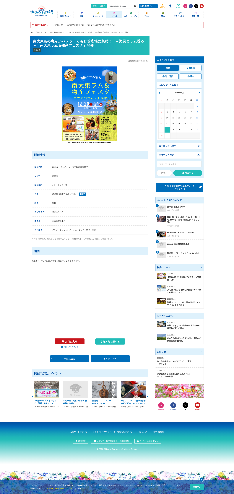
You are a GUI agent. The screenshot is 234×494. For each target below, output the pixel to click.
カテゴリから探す (167, 146)
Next (147, 396)
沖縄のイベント (42, 32)
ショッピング (65, 230)
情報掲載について (124, 432)
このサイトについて (78, 432)
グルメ (55, 230)
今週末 (191, 76)
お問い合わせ (158, 432)
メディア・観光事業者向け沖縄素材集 (113, 441)
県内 (168, 68)
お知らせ (161, 351)
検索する (189, 173)
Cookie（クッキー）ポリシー (59, 488)
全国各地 (190, 68)
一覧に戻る (69, 359)
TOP (32, 32)
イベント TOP (110, 359)
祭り (88, 230)
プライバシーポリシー (102, 432)
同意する (197, 487)
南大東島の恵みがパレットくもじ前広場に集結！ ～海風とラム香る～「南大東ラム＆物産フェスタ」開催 (89, 32)
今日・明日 (167, 76)
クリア (164, 173)
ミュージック (78, 230)
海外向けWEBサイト (147, 6)
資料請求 (82, 441)
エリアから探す (166, 155)
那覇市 (55, 176)
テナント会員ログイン (148, 441)
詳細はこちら (58, 212)
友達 (94, 230)
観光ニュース (163, 267)
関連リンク (142, 432)
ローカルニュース (166, 316)
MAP (83, 194)
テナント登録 (98, 6)
